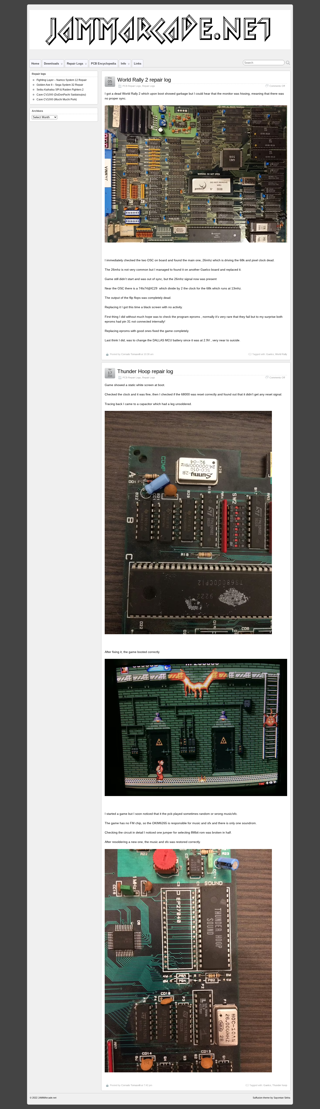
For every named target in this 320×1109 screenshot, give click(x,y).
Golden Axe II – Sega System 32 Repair (60, 84)
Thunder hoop (279, 1085)
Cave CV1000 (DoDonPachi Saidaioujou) (61, 94)
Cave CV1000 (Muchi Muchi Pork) (57, 99)
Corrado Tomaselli (130, 354)
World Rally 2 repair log (144, 80)
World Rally (281, 354)
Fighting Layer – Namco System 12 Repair (62, 80)
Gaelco (270, 354)
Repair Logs (148, 86)
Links (137, 63)
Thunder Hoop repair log (145, 371)
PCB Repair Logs (132, 86)
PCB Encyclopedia (103, 63)
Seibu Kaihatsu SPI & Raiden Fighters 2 (60, 89)
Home (35, 63)
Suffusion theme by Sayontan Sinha (271, 1097)
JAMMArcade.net (47, 1097)
